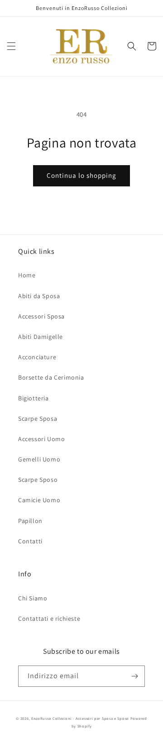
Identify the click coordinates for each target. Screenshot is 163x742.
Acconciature (37, 357)
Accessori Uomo (41, 439)
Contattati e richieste (49, 618)
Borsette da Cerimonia (51, 377)
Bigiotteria (33, 398)
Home (26, 275)
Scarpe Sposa (37, 418)
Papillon (30, 521)
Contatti (30, 541)
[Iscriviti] (134, 676)
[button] (11, 46)
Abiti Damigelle (40, 337)
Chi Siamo (32, 598)
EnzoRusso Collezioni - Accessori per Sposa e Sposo (80, 718)
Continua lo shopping (81, 175)
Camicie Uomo (39, 500)
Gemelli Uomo (39, 459)
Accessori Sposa (41, 316)
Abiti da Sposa (39, 296)
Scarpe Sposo (38, 480)
